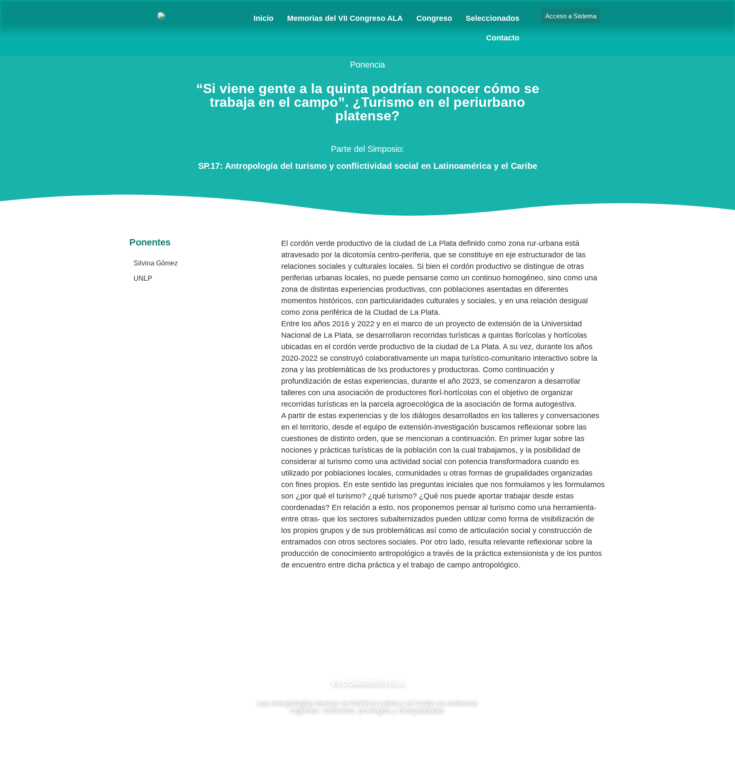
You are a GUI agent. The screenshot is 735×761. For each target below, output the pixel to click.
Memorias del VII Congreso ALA (345, 18)
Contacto (502, 38)
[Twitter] (393, 645)
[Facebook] (342, 645)
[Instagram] (367, 645)
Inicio (263, 18)
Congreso (434, 18)
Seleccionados (492, 18)
